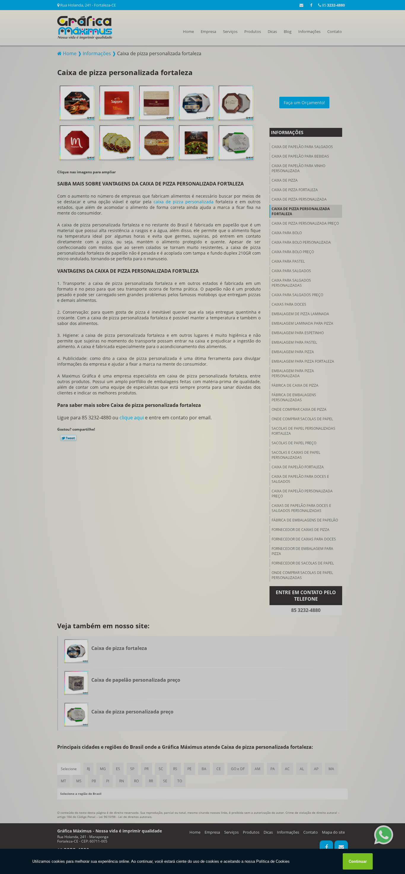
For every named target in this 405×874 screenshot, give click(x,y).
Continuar (358, 861)
